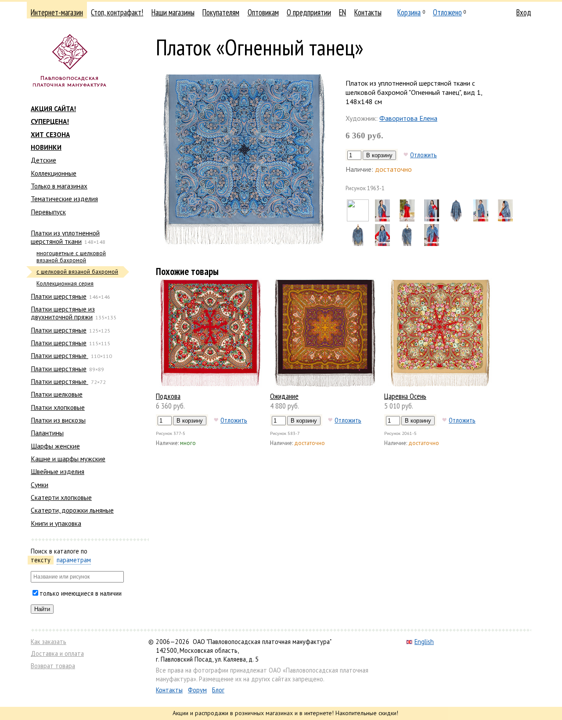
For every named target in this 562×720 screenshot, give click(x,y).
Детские (43, 160)
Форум (197, 690)
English (424, 641)
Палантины (47, 432)
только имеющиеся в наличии (81, 593)
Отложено (447, 12)
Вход (523, 12)
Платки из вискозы (58, 420)
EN (342, 12)
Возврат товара (53, 666)
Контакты (368, 12)
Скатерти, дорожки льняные (72, 510)
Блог (218, 690)
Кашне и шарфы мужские (68, 458)
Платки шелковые (57, 394)
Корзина (409, 12)
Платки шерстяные (58, 296)
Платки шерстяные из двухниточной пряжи (63, 312)
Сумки (39, 484)
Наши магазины (173, 12)
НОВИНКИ (46, 147)
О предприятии (309, 12)
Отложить (423, 154)
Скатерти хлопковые (61, 497)
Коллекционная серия (65, 283)
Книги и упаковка (56, 523)
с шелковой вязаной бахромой (77, 271)
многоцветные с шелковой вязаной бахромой (71, 257)
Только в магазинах (59, 185)
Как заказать (48, 641)
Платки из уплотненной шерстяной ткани (65, 236)
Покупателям (220, 12)
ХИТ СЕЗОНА (50, 134)
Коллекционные (53, 173)
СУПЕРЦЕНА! (50, 121)
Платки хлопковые (58, 407)
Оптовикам (263, 12)
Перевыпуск (48, 211)
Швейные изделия (57, 471)
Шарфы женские (55, 445)
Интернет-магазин (57, 12)
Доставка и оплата (57, 653)
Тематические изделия (64, 198)
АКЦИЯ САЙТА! (53, 108)
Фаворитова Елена (408, 118)
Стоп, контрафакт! (117, 12)
